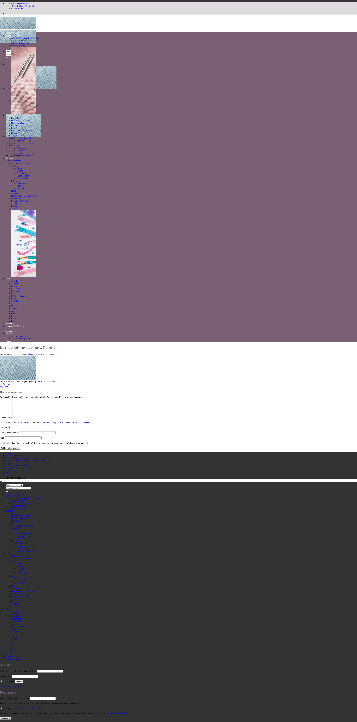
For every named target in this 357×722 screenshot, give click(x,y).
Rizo (13, 321)
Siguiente (5, 386)
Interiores (10, 323)
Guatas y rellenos (18, 123)
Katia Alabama (47, 354)
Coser (19, 168)
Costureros (16, 160)
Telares (14, 135)
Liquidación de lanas (15, 326)
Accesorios (21, 148)
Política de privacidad (15, 455)
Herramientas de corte (20, 120)
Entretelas (15, 313)
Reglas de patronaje (25, 140)
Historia (9, 341)
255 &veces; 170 (30, 354)
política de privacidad (30, 708)
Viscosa (14, 306)
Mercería (9, 158)
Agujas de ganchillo (20, 43)
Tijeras (14, 203)
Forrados (21, 186)
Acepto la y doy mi (46, 422)
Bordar (20, 171)
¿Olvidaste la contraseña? (11, 686)
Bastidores (21, 150)
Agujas (14, 166)
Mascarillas (16, 288)
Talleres (9, 333)
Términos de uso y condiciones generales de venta (28, 460)
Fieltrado (15, 125)
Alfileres (15, 193)
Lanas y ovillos (12, 33)
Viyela (14, 308)
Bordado (15, 118)
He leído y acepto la (22, 708)
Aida (13, 311)
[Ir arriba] (1, 481)
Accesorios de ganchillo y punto (25, 38)
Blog (8, 473)
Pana (13, 293)
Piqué (13, 318)
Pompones (15, 133)
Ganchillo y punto (13, 35)
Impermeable (17, 286)
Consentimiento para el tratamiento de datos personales (65, 422)
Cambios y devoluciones (16, 465)
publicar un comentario (45, 381)
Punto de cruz (23, 176)
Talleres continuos (19, 336)
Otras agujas (22, 178)
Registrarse (5, 718)
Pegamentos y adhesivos (22, 130)
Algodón (15, 281)
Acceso (19, 682)
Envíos (9, 463)
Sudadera (15, 301)
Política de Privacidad (22, 422)
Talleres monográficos (21, 338)
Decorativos (22, 183)
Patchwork (16, 145)
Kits (13, 128)
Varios (14, 208)
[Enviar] (7, 57)
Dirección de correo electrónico (14, 698)
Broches (20, 188)
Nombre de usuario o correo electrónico (18, 671)
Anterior (5, 384)
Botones (14, 181)
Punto (13, 298)
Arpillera (15, 283)
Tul (12, 303)
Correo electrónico (9, 432)
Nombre (4, 427)
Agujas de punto (18, 40)
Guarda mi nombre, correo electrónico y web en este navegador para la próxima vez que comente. (46, 443)
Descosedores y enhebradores (24, 196)
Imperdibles (16, 198)
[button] (23, 136)
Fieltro (14, 316)
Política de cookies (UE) (16, 458)
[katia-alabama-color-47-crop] (18, 379)
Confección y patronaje (21, 138)
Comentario (6, 417)
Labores (9, 115)
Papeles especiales (25, 143)
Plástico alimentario (19, 296)
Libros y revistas (18, 45)
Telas (8, 278)
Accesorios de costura (20, 163)
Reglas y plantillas (25, 155)
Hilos (13, 191)
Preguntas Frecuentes (15, 468)
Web (2, 438)
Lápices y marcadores (20, 201)
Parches (14, 206)
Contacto (10, 470)
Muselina (15, 291)
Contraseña (6, 676)
